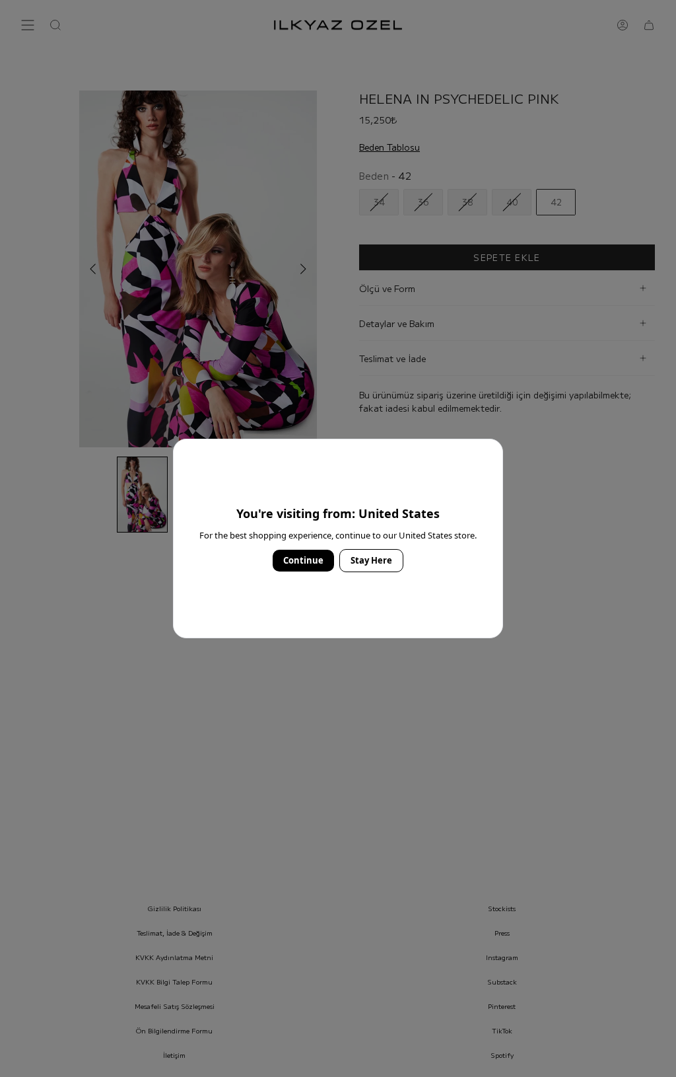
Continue (303, 560)
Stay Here (371, 560)
